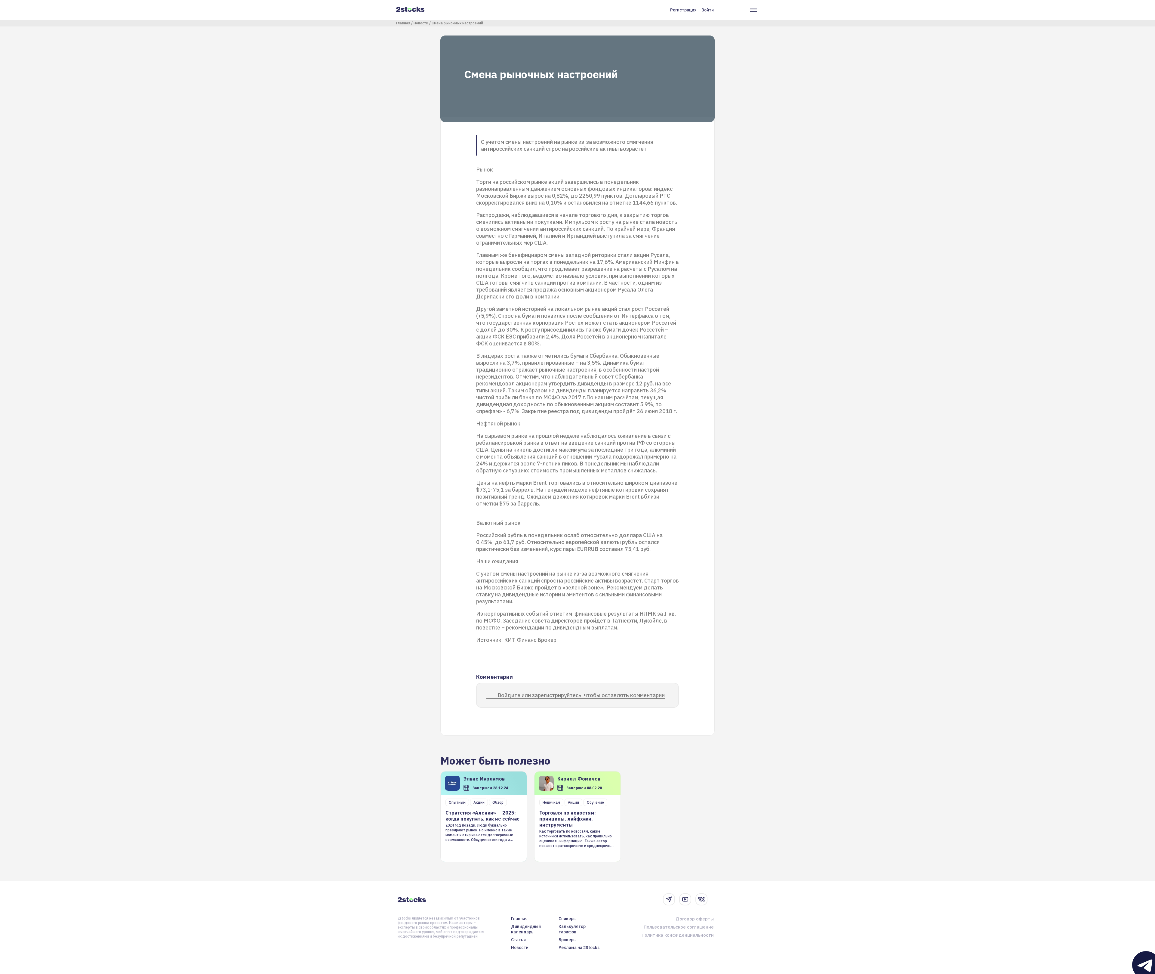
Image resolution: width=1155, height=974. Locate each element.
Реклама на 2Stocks (579, 947)
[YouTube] (685, 899)
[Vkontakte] (701, 899)
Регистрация (683, 10)
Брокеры (568, 939)
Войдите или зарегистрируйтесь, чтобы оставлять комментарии (581, 695)
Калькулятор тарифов (572, 929)
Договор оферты (695, 919)
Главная (403, 23)
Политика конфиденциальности (678, 935)
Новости (421, 23)
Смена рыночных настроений (457, 23)
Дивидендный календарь (526, 929)
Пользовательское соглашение (679, 927)
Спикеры (568, 918)
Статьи (518, 939)
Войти (707, 10)
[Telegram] (669, 899)
